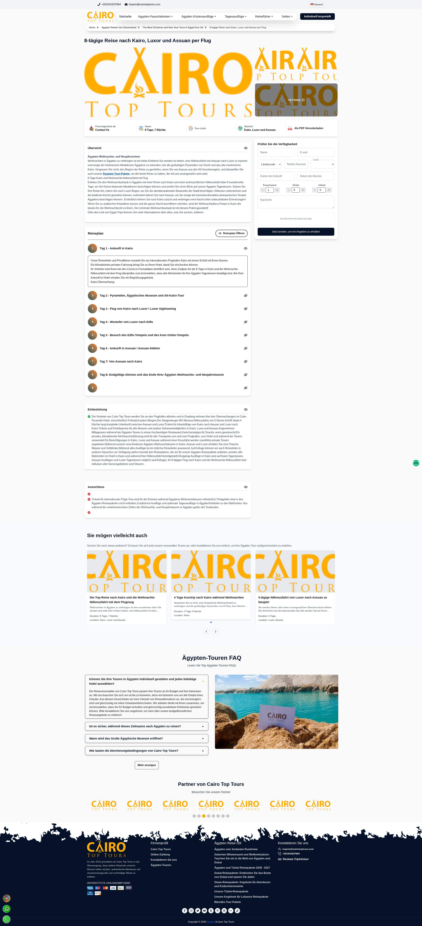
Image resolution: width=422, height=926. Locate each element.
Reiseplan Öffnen (234, 233)
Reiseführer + (264, 16)
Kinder (296, 185)
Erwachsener (270, 185)
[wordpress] (224, 910)
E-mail (303, 152)
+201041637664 (111, 4)
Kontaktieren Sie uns (164, 859)
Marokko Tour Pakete (227, 902)
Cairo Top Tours (161, 849)
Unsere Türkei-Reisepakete (231, 891)
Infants (322, 185)
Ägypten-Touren (161, 865)
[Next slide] (215, 631)
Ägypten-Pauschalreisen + (155, 16)
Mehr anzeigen (147, 765)
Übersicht (94, 148)
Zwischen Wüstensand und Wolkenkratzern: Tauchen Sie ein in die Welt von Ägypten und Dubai (242, 858)
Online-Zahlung (160, 854)
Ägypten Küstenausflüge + (198, 16)
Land (315, 159)
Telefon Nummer (296, 164)
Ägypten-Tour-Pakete (116, 173)
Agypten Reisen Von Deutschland (119, 27)
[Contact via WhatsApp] (7, 909)
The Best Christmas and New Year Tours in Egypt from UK (173, 27)
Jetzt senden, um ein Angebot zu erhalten (296, 231)
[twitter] (197, 910)
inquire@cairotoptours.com (144, 4)
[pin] (217, 910)
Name (263, 152)
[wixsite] (230, 910)
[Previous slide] (206, 631)
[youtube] (204, 910)
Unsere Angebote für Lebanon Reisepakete (241, 896)
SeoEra (211, 921)
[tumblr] (211, 910)
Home (92, 27)
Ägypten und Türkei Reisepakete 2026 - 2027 (242, 867)
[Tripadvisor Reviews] (416, 463)
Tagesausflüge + (236, 16)
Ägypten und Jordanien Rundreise (236, 849)
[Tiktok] (237, 910)
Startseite (125, 16)
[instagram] (191, 910)
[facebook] (184, 910)
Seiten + (287, 16)
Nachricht (265, 199)
